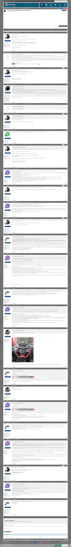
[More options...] (66, 32)
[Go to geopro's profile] (7, 172)
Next (7, 29)
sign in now (22, 521)
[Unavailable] (24, 42)
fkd (7, 328)
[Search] (67, 1)
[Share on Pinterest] (10, 531)
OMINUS (8, 11)
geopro (8, 168)
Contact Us (12, 542)
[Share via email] (6, 531)
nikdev (8, 84)
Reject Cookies (65, 545)
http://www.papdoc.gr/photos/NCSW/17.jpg (18, 490)
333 (8, 178)
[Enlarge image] (23, 349)
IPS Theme (4, 541)
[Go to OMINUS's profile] (5, 11)
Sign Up (12, 1)
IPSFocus (8, 541)
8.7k (8, 94)
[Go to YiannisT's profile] (7, 134)
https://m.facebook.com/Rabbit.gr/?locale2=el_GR (18, 161)
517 (7, 244)
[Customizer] (15, 1)
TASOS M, (7, 234)
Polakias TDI (22, 116)
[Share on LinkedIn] (4, 531)
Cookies (15, 542)
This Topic (63, 1)
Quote (14, 50)
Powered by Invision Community (64, 542)
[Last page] (9, 29)
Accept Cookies (58, 545)
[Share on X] (8, 531)
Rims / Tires (16, 11)
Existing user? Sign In (7, 1)
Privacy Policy (8, 542)
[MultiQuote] (12, 50)
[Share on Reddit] (9, 531)
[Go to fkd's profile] (7, 332)
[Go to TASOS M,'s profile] (7, 238)
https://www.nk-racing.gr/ (15, 156)
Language (4, 542)
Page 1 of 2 (12, 29)
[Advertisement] (35, 18)
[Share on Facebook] (5, 531)
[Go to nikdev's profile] (7, 88)
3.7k (8, 42)
